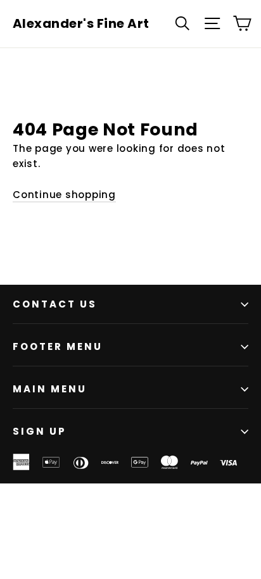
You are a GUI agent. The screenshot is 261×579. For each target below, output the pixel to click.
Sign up (40, 431)
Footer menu (58, 346)
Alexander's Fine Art (81, 23)
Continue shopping (64, 194)
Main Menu (50, 388)
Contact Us (55, 304)
